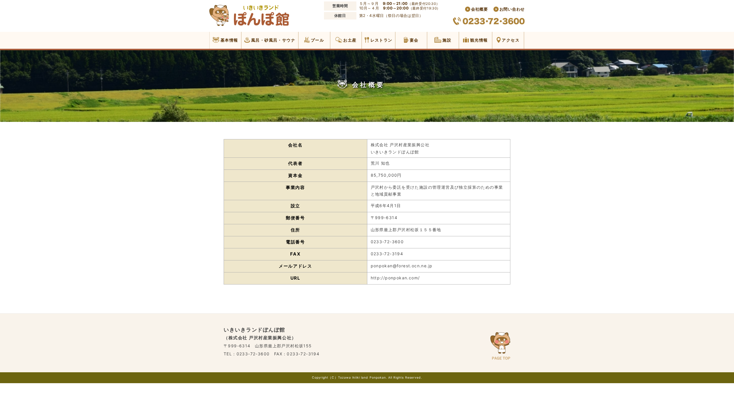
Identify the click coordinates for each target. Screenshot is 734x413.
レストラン (380, 40)
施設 (446, 40)
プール (317, 40)
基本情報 (228, 40)
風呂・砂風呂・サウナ (272, 40)
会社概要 (479, 9)
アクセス (510, 40)
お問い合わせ (512, 9)
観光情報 (478, 40)
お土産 (349, 40)
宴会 (413, 40)
